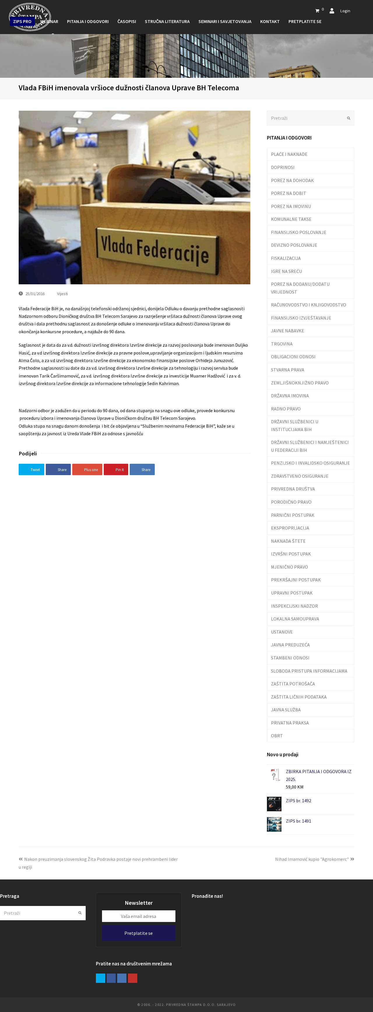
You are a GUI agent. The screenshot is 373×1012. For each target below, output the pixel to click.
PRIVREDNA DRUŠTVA (293, 489)
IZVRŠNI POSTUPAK (291, 554)
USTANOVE (282, 632)
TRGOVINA (282, 344)
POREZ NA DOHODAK (292, 180)
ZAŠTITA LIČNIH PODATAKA (299, 697)
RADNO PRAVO (286, 409)
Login (345, 10)
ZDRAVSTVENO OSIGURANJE (299, 476)
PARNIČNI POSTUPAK (292, 515)
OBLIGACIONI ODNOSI (293, 356)
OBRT (277, 735)
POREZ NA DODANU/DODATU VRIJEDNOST (300, 288)
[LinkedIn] (121, 978)
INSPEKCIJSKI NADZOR (294, 606)
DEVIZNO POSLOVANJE (294, 245)
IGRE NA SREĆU (286, 271)
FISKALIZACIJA (286, 258)
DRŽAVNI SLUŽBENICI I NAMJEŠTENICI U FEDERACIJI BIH (310, 446)
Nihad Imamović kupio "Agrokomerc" (312, 859)
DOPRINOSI (283, 167)
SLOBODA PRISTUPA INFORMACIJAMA (309, 671)
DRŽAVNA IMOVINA (290, 396)
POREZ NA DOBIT (288, 193)
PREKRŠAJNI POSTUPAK (296, 580)
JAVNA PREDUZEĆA (290, 645)
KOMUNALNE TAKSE (291, 219)
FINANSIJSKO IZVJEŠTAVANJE (301, 318)
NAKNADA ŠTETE (288, 541)
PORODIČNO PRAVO (291, 502)
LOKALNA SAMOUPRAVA (295, 619)
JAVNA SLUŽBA (286, 710)
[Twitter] (100, 978)
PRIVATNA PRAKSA (290, 723)
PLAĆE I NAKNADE (289, 154)
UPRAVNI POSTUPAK (292, 593)
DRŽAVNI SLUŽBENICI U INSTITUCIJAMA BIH (294, 425)
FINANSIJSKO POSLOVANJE (298, 232)
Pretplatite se (138, 933)
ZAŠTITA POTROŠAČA (293, 684)
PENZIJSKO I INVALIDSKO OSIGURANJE (310, 463)
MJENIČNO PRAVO (289, 567)
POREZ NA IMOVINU (291, 206)
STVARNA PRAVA (287, 370)
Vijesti (62, 293)
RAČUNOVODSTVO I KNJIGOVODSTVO (308, 305)
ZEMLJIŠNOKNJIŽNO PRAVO (300, 383)
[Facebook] (111, 978)
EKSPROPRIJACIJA (290, 528)
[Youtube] (132, 978)
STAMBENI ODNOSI (290, 658)
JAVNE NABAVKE (287, 331)
